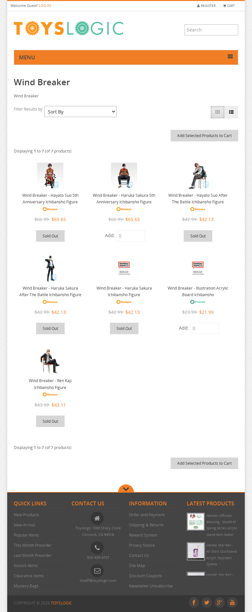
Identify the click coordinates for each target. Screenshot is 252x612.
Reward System (143, 535)
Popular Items (26, 535)
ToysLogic (61, 603)
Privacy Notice (142, 545)
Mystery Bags (26, 586)
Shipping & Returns (146, 525)
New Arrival (24, 525)
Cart (230, 6)
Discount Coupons (145, 576)
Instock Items (26, 565)
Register (208, 6)
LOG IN (45, 5)
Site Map (137, 565)
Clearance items (29, 576)
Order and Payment (147, 515)
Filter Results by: (29, 109)
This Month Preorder (33, 545)
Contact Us (139, 555)
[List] (231, 112)
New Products (26, 515)
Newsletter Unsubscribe (151, 586)
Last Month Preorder (33, 555)
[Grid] (217, 112)
